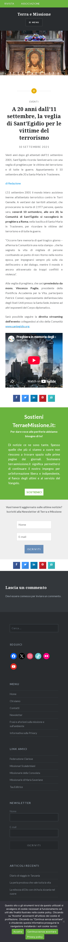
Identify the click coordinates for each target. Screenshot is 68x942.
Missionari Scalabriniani (22, 766)
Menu (35, 22)
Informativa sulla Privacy (23, 733)
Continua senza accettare (41, 931)
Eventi (34, 101)
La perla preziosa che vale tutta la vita (30, 882)
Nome (13, 811)
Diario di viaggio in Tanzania (25, 875)
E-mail (13, 827)
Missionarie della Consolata (25, 772)
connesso (25, 596)
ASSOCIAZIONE (30, 3)
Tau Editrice (16, 787)
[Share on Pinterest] (42, 400)
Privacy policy (35, 936)
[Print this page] (51, 400)
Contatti (14, 708)
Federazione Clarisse (21, 758)
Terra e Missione (34, 14)
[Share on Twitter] (25, 400)
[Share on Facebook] (16, 400)
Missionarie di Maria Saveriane (26, 779)
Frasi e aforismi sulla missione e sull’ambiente (27, 723)
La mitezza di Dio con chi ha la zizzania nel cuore (32, 891)
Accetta (17, 931)
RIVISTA (9, 3)
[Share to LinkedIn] (34, 400)
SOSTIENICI (34, 492)
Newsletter (16, 715)
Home (13, 694)
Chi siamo (15, 701)
